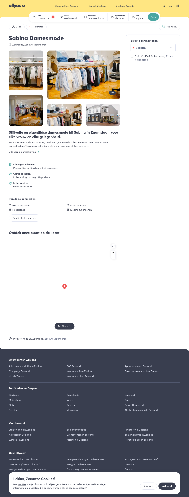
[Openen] (113, 246)
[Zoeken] (164, 6)
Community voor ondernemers (83, 469)
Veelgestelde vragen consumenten (27, 469)
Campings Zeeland (19, 371)
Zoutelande (73, 394)
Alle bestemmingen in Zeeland (141, 410)
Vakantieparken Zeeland (80, 376)
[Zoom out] (113, 257)
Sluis (11, 405)
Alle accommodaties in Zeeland (26, 366)
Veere (70, 399)
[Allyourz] (17, 6)
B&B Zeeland (74, 366)
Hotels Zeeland (17, 376)
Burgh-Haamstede (135, 405)
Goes (127, 399)
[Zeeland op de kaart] (177, 6)
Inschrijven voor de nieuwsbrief (141, 459)
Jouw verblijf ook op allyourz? (24, 464)
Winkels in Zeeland (19, 439)
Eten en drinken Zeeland (22, 429)
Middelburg (15, 399)
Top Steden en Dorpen (23, 388)
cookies (22, 484)
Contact (129, 469)
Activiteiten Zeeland (20, 434)
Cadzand (130, 394)
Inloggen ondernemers (79, 464)
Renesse (71, 405)
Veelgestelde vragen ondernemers (85, 459)
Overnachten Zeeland (22, 359)
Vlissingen (72, 410)
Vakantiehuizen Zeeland (80, 371)
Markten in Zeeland (77, 439)
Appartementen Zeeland (138, 366)
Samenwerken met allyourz (23, 459)
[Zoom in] (113, 252)
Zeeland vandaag (76, 429)
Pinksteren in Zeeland (136, 429)
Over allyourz (17, 453)
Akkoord (167, 486)
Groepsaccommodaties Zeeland (142, 371)
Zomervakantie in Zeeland (139, 434)
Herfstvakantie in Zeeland (139, 439)
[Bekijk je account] (170, 6)
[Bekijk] (26, 70)
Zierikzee (14, 394)
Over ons (129, 464)
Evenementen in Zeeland (80, 434)
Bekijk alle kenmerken (24, 218)
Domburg (14, 410)
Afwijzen (148, 486)
